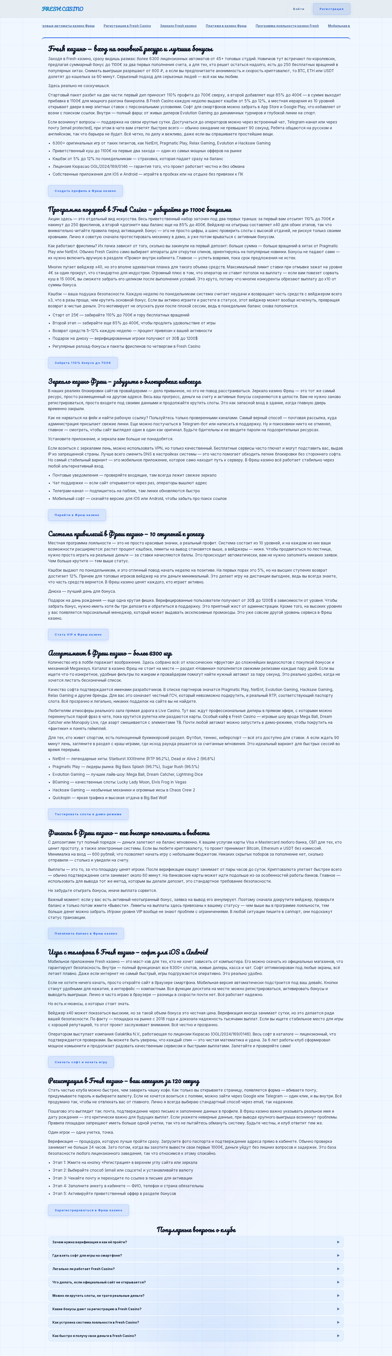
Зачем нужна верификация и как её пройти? (89, 1242)
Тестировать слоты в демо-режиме (88, 814)
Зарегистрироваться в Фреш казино (88, 1210)
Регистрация (332, 9)
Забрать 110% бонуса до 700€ (83, 363)
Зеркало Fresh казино (178, 26)
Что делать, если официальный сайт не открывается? (99, 1282)
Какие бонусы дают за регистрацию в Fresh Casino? (97, 1309)
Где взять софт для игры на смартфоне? (87, 1255)
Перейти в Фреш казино (77, 515)
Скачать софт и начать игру (81, 1062)
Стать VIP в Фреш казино (78, 634)
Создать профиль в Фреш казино (85, 191)
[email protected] (76, 128)
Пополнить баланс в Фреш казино (86, 933)
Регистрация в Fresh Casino (127, 26)
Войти (299, 9)
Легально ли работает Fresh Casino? (83, 1269)
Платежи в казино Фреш (226, 26)
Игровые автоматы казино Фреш (67, 26)
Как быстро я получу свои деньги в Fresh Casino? (94, 1336)
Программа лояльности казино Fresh (287, 26)
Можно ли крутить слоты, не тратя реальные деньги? (98, 1295)
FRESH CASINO (62, 9)
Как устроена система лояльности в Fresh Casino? (95, 1322)
